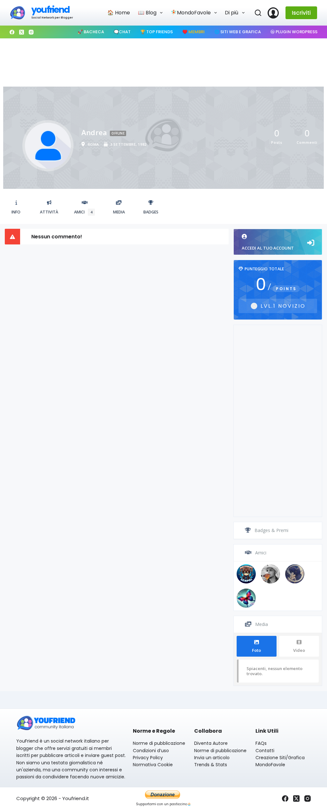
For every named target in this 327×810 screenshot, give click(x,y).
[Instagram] (31, 32)
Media (119, 212)
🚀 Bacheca (91, 32)
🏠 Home (118, 12)
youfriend (50, 10)
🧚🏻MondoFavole (191, 12)
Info (15, 212)
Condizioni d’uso (151, 750)
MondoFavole (270, 764)
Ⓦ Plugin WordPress (293, 32)
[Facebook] (12, 32)
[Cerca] (258, 13)
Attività (49, 212)
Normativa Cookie (153, 764)
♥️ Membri (193, 32)
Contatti (264, 750)
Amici (83, 212)
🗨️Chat (122, 32)
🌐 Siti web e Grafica (237, 32)
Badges (150, 212)
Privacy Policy (148, 757)
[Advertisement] (163, 61)
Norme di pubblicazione (159, 743)
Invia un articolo (212, 757)
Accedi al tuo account (268, 248)
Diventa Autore (211, 743)
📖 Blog (147, 12)
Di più (231, 12)
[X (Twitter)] (21, 32)
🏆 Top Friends (156, 32)
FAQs (261, 743)
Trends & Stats (210, 764)
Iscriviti (301, 13)
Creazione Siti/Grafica (280, 757)
